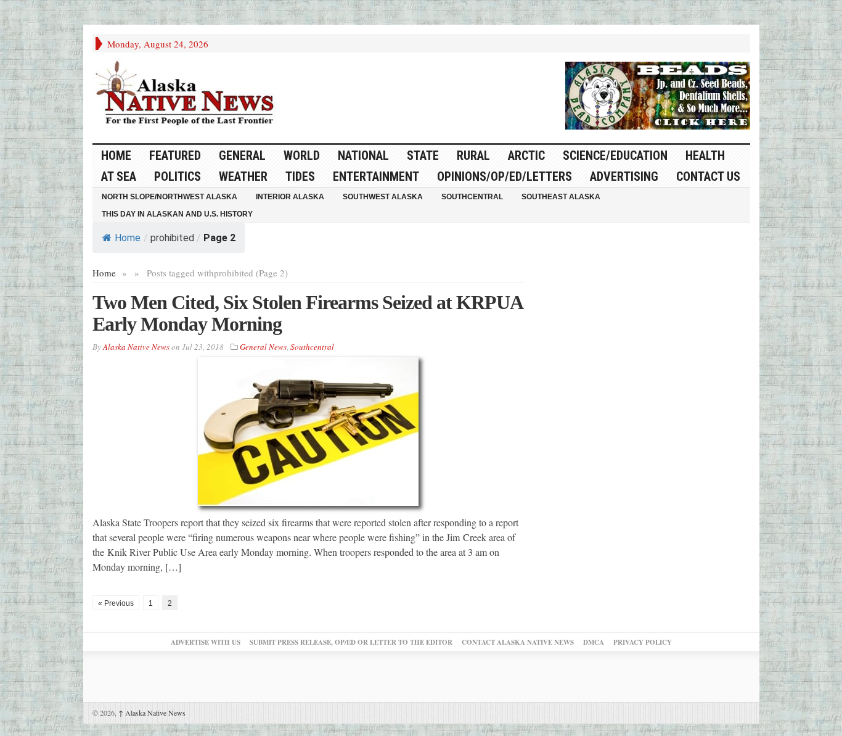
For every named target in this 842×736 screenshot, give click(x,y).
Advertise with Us (205, 642)
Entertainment (376, 176)
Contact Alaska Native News (518, 642)
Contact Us (708, 176)
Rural (473, 155)
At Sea (118, 176)
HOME (116, 155)
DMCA (593, 642)
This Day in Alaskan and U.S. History (177, 214)
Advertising (624, 176)
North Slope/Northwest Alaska (169, 196)
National (363, 155)
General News (263, 346)
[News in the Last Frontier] (188, 94)
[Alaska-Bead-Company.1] (657, 94)
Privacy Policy (642, 642)
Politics (177, 176)
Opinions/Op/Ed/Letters (504, 176)
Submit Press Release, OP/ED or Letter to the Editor (351, 642)
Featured (175, 155)
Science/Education (615, 155)
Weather (243, 176)
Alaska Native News (152, 712)
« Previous (116, 603)
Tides (300, 176)
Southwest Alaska (383, 196)
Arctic (526, 155)
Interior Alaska (290, 196)
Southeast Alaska (560, 196)
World (302, 155)
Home (128, 238)
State (423, 155)
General (242, 155)
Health (705, 155)
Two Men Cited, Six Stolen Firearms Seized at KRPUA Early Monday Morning (307, 313)
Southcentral (472, 196)
